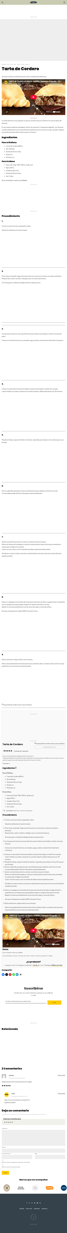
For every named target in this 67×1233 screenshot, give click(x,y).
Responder (61, 1075)
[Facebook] (27, 1203)
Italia (15, 64)
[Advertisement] (33, 11)
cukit (13, 1093)
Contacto (44, 1208)
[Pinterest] (34, 1203)
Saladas (27, 64)
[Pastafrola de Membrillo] (17, 1047)
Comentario (5, 1128)
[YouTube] (37, 1203)
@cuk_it (36, 965)
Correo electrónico (6, 1153)
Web (36, 1153)
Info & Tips (29, 1208)
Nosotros (37, 1208)
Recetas (23, 64)
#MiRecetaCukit (56, 965)
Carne (11, 64)
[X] (29, 1203)
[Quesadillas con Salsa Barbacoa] (49, 1047)
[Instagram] (32, 1203)
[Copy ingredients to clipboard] (16, 768)
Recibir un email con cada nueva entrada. (11, 1167)
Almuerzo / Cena (5, 64)
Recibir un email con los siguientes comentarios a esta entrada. (16, 1162)
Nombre (4, 1147)
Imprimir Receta (49, 747)
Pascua (18, 64)
